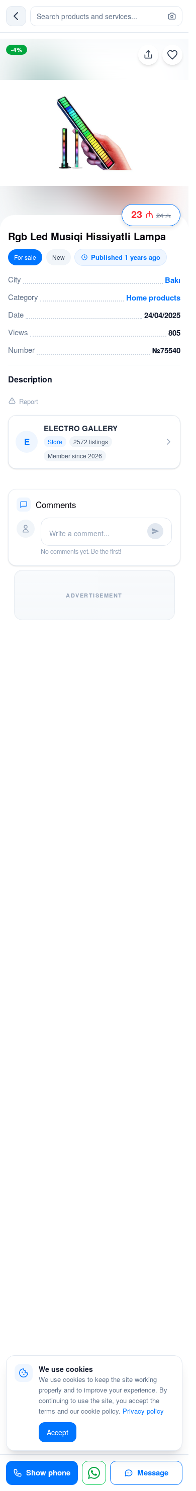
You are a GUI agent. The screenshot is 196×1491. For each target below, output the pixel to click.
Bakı (172, 279)
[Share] (148, 55)
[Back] (16, 16)
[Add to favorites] (172, 55)
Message (152, 1472)
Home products (153, 297)
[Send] (155, 531)
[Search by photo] (172, 16)
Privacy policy (143, 1411)
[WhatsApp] (94, 1473)
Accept (57, 1432)
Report (28, 401)
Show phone (48, 1472)
